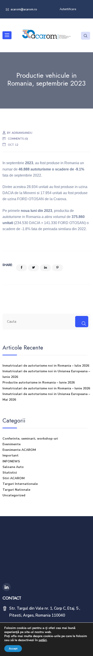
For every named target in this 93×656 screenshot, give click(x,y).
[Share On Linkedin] (45, 267)
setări (43, 640)
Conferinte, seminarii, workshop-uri (30, 438)
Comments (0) (18, 139)
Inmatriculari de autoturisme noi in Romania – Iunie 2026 (46, 388)
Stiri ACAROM (13, 478)
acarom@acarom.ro (23, 9)
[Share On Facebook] (21, 267)
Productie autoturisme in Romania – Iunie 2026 (38, 382)
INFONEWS (11, 461)
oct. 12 (13, 145)
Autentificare (68, 9)
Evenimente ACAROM (19, 450)
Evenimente (11, 444)
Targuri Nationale (16, 490)
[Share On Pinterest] (57, 267)
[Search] (81, 321)
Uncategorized (13, 495)
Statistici (9, 472)
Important (10, 455)
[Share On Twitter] (33, 267)
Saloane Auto (13, 467)
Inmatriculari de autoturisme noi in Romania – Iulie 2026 (45, 365)
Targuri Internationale (20, 484)
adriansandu (22, 133)
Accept (13, 648)
